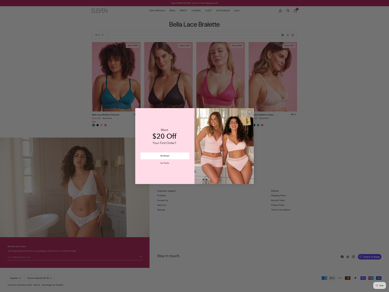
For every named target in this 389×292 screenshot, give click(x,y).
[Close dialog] (250, 112)
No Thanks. (164, 163)
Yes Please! (164, 156)
